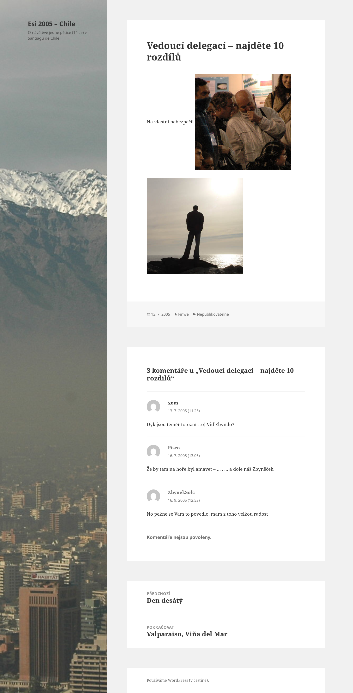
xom (173, 403)
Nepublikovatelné (213, 314)
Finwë (183, 314)
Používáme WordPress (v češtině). (178, 680)
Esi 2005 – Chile (51, 23)
